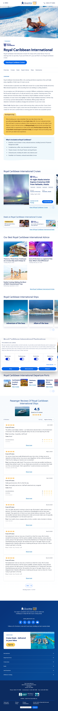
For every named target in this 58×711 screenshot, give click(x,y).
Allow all (47, 369)
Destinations (39, 70)
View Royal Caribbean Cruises (15, 62)
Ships (32, 70)
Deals (17, 70)
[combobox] (48, 419)
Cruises (13, 70)
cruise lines (7, 41)
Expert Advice (25, 70)
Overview (6, 70)
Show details (49, 364)
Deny (10, 369)
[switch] (22, 359)
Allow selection (29, 369)
